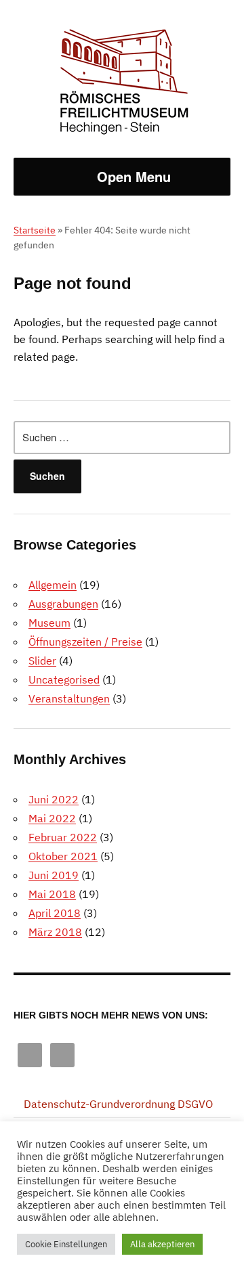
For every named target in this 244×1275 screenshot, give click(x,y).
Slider (42, 660)
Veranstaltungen (69, 698)
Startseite (35, 230)
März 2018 (55, 932)
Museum (49, 622)
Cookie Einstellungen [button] (66, 1244)
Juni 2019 (53, 875)
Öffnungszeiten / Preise (85, 641)
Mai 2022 (52, 818)
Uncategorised (64, 679)
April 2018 (54, 913)
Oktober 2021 (63, 856)
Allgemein (52, 584)
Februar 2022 (62, 837)
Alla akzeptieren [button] (162, 1244)
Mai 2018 (52, 894)
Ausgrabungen (63, 603)
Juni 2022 (53, 799)
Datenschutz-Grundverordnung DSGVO (118, 1104)
